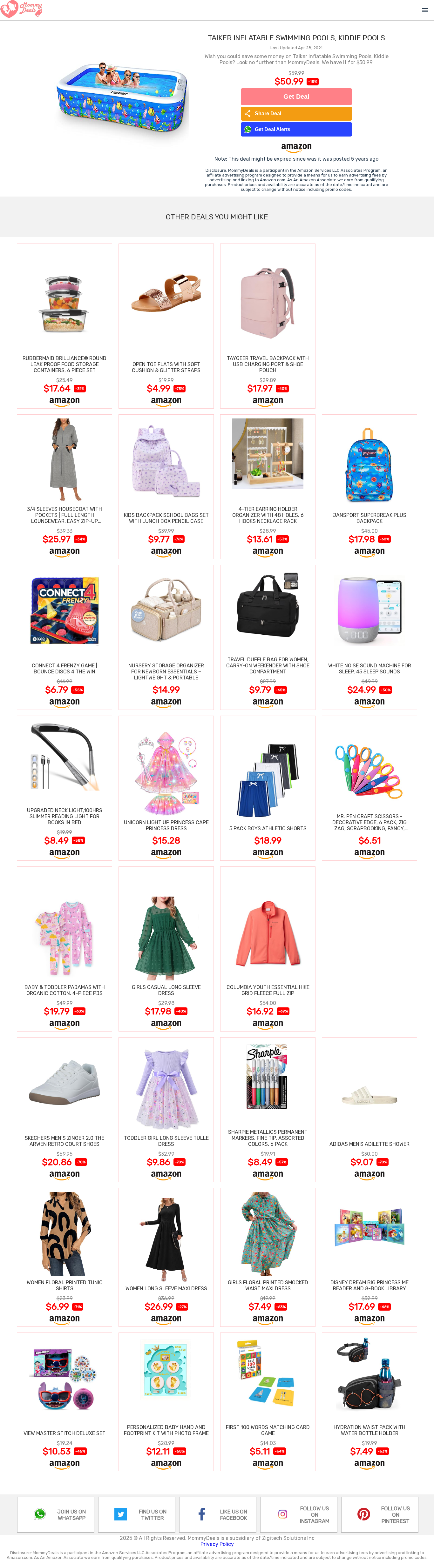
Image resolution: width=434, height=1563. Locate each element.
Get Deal (296, 96)
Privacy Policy (217, 1544)
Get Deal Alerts (272, 129)
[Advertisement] (369, 326)
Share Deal (262, 113)
